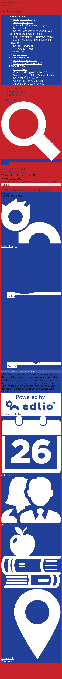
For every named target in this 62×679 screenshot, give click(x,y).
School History (21, 28)
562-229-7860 (17, 168)
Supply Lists (20, 54)
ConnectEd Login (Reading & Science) (34, 72)
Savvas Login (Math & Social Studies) (34, 75)
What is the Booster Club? (27, 63)
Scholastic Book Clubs (25, 78)
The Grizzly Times (23, 48)
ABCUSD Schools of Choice (28, 83)
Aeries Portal (14, 94)
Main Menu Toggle (11, 11)
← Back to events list (15, 190)
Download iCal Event (44, 182)
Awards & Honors (23, 22)
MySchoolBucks (16, 91)
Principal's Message (24, 19)
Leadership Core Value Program (30, 25)
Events (5, 184)
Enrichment (19, 51)
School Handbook (23, 45)
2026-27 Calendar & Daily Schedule (33, 37)
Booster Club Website (25, 60)
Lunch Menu (20, 69)
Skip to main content (12, 2)
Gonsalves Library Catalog (28, 80)
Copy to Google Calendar (15, 182)
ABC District (14, 89)
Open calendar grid (40, 190)
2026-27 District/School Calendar (32, 39)
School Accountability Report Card (32, 31)
